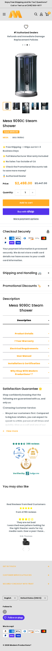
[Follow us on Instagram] (5, 612)
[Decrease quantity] (18, 192)
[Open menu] (4, 14)
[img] (26, 508)
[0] (47, 14)
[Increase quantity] (32, 192)
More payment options (26, 218)
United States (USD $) (30, 598)
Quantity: (8, 192)
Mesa (5, 137)
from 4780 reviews (26, 512)
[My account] (41, 14)
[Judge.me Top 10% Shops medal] (26, 464)
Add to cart (26, 202)
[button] (26, 320)
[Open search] (35, 14)
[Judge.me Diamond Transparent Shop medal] (19, 452)
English (7, 598)
